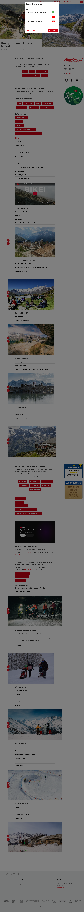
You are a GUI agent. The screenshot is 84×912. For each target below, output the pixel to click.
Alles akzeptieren (53, 30)
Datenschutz (29, 26)
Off (53, 16)
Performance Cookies (34, 17)
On (53, 12)
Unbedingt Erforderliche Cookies (37, 12)
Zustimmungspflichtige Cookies (36, 21)
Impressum (37, 26)
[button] (53, 12)
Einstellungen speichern (32, 30)
